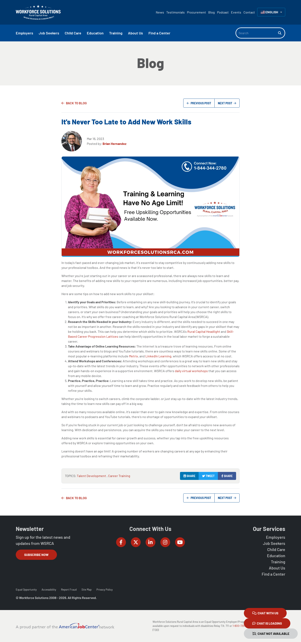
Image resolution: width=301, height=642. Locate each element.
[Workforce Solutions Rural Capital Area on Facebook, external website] (121, 542)
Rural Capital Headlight (203, 331)
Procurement (196, 12)
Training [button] (115, 33)
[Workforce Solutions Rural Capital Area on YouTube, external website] (180, 542)
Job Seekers (274, 543)
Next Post (225, 103)
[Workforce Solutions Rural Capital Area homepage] (38, 12)
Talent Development (92, 476)
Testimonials (175, 12)
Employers (275, 537)
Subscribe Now (36, 555)
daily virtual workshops (191, 371)
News (160, 12)
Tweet (210, 476)
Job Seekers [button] (49, 33)
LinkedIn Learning (158, 356)
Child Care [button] (73, 33)
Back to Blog (76, 103)
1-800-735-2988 (242, 625)
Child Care (276, 549)
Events (236, 12)
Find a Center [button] (159, 33)
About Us (277, 567)
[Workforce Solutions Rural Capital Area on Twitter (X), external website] (136, 542)
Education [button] (95, 33)
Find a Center (273, 574)
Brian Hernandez (114, 143)
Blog (211, 12)
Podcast (223, 12)
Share (190, 476)
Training (278, 561)
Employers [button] (24, 33)
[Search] (281, 33)
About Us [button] (135, 33)
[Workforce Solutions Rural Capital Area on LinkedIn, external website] (150, 542)
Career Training (119, 476)
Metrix (133, 356)
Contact (249, 12)
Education (276, 555)
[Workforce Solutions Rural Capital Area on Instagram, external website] (165, 542)
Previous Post (200, 103)
